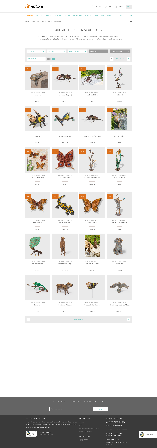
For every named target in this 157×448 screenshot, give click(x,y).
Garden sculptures (73, 16)
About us (111, 16)
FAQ (80, 425)
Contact (81, 422)
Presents (39, 16)
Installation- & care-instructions (88, 428)
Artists (88, 16)
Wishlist (97, 6)
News (120, 16)
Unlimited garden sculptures (55, 21)
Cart (109, 6)
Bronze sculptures (54, 16)
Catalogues (99, 16)
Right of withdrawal (85, 431)
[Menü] (36, 432)
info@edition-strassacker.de (116, 429)
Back (130, 21)
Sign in (120, 6)
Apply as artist (83, 440)
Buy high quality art (30, 21)
